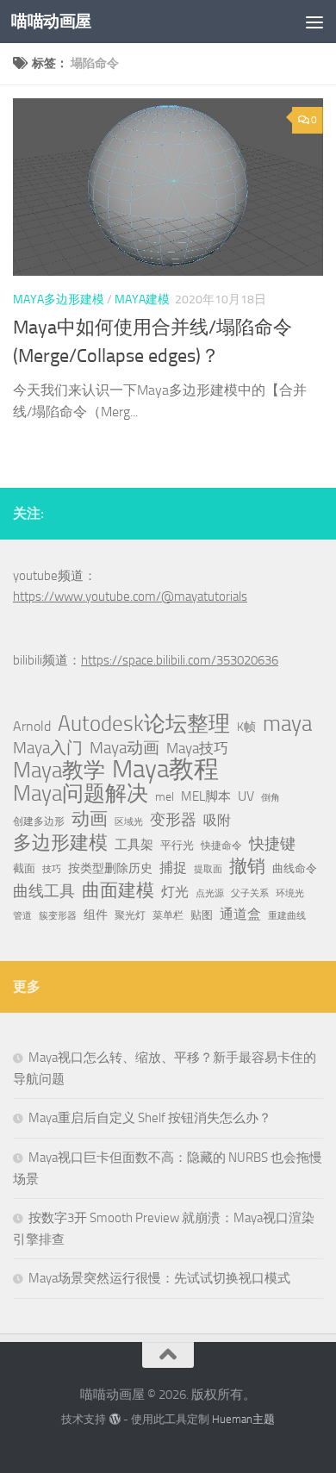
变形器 (173, 819)
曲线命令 (294, 868)
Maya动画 (124, 748)
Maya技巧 (197, 748)
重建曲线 (287, 915)
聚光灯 (130, 915)
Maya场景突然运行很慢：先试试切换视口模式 (159, 1278)
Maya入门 (48, 748)
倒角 (270, 797)
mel (164, 797)
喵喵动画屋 (51, 21)
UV (246, 796)
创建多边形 (39, 821)
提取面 (208, 869)
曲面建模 (118, 890)
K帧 (246, 727)
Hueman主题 (243, 1419)
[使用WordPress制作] (114, 1419)
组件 (96, 915)
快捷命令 (221, 845)
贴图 (201, 914)
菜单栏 (168, 915)
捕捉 (173, 868)
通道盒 (240, 914)
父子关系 (250, 893)
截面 (24, 868)
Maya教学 (59, 770)
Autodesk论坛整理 (144, 724)
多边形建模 (60, 843)
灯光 (175, 891)
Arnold (32, 726)
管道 (22, 915)
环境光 (290, 893)
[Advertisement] (168, 177)
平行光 (177, 845)
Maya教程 (165, 769)
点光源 (210, 893)
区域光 (129, 821)
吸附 (217, 820)
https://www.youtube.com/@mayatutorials (130, 596)
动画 (90, 818)
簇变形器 (58, 915)
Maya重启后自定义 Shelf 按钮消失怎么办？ (149, 1118)
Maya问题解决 (80, 793)
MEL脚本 (206, 796)
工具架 (134, 844)
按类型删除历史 (110, 868)
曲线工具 (44, 891)
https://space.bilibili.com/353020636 (179, 660)
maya (287, 724)
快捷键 (272, 843)
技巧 (51, 869)
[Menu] (314, 21)
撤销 (247, 866)
